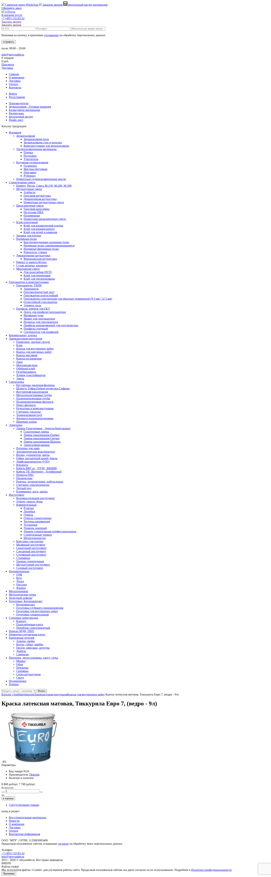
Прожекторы (24, 478)
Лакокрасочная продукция (25, 338)
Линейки (29, 511)
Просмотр (7, 64)
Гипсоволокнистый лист (39, 292)
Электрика (15, 425)
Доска (20, 581)
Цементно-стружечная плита (27, 634)
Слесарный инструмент (31, 551)
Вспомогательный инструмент (35, 498)
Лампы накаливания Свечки (42, 438)
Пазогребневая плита (29, 624)
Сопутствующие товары (24, 804)
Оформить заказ (11, 8)
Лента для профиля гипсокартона (45, 312)
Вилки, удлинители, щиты (33, 455)
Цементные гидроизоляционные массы (41, 179)
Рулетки (29, 508)
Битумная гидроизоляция (32, 162)
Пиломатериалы (19, 571)
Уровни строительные (30, 561)
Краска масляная (26, 355)
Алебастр (29, 192)
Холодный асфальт (20, 597)
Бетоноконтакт (25, 604)
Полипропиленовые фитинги (34, 401)
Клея (19, 345)
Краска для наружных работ (34, 351)
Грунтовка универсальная (32, 614)
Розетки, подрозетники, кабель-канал (39, 481)
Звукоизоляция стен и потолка (43, 142)
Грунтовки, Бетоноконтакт (25, 601)
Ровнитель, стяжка (35, 252)
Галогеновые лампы (36, 431)
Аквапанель (31, 288)
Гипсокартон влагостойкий (41, 295)
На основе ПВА (34, 212)
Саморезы (22, 654)
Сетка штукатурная (28, 674)
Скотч (20, 677)
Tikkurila (34, 774)
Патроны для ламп (28, 448)
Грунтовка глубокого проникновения (39, 607)
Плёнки (14, 684)
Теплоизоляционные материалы (36, 149)
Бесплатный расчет (87, 4)
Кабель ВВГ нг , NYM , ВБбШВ (36, 468)
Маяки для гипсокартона (39, 318)
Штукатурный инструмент (33, 564)
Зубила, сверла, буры (29, 501)
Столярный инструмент (31, 554)
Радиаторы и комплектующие (35, 408)
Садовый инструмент (29, 568)
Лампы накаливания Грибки (41, 435)
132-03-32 (13, 18)
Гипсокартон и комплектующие (29, 282)
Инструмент (16, 494)
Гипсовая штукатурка (37, 195)
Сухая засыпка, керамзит (32, 265)
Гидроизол (30, 165)
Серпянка (22, 671)
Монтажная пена (26, 365)
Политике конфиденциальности (211, 869)
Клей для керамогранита (39, 228)
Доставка (7, 67)
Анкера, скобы (25, 641)
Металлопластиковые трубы (34, 395)
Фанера (21, 587)
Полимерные (32, 215)
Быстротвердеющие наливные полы (46, 242)
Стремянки (23, 558)
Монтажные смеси (28, 268)
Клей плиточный (27, 222)
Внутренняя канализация (32, 391)
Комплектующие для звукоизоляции (46, 145)
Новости (14, 820)
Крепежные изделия (21, 637)
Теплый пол (23, 488)
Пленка (28, 152)
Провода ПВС (25, 474)
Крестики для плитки (29, 541)
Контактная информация (24, 834)
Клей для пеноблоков (37, 275)
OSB (19, 574)
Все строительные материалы (27, 817)
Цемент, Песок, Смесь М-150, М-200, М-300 (44, 185)
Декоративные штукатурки (33, 255)
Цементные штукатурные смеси (44, 202)
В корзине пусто (11, 15)
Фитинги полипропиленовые (34, 418)
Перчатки (22, 667)
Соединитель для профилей (41, 332)
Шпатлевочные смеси (30, 205)
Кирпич (21, 621)
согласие (63, 843)
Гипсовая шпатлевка (36, 209)
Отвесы (28, 514)
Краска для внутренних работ (35, 348)
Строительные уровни (38, 534)
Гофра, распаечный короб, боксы (37, 458)
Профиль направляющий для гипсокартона (51, 325)
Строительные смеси (22, 182)
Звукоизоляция (25, 135)
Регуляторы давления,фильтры (35, 385)
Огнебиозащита (26, 371)
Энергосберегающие (37, 445)
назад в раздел (10, 811)
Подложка (30, 155)
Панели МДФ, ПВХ (21, 631)
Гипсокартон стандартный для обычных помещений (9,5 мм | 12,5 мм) (68, 298)
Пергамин (30, 172)
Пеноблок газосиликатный (33, 627)
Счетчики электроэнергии (32, 484)
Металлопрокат (18, 591)
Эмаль (20, 378)
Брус (19, 577)
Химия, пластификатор (31, 375)
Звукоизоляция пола (36, 139)
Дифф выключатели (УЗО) (33, 461)
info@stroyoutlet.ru (12, 54)
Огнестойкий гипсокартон (40, 302)
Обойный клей (25, 368)
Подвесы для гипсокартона (41, 322)
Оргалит (21, 584)
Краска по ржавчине (29, 358)
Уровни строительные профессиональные (50, 531)
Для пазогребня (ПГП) (38, 272)
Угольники (30, 524)
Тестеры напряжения (37, 521)
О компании (16, 77)
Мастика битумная (35, 169)
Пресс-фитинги (26, 405)
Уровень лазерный (35, 528)
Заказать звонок (52, 4)
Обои (19, 664)
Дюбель (21, 651)
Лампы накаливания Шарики (42, 441)
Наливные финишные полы (41, 248)
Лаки (19, 361)
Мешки (20, 661)
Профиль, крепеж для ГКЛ (33, 308)
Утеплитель (31, 159)
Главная (14, 74)
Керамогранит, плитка (23, 335)
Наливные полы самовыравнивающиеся (49, 245)
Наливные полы (26, 238)
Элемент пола (32, 305)
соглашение (51, 35)
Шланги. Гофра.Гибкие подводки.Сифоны (43, 388)
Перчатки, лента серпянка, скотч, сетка (33, 657)
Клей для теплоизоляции (39, 278)
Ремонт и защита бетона (31, 262)
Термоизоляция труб (29, 415)
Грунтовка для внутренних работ (37, 611)
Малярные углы (34, 315)
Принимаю (9, 873)
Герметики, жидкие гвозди (33, 341)
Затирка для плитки (28, 235)
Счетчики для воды (28, 411)
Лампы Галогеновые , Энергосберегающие (43, 428)
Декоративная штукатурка (40, 199)
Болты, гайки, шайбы (29, 644)
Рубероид (30, 175)
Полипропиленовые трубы (33, 398)
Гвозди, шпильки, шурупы (33, 647)
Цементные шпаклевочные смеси (45, 218)
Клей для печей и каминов (40, 232)
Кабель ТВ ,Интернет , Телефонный (39, 471)
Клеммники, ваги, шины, (32, 491)
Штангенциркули (35, 538)
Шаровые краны (26, 421)
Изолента (22, 464)
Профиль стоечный (36, 328)
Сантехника (16, 381)
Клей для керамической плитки (43, 225)
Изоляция (15, 132)
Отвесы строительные (37, 518)
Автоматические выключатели (35, 451)
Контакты (15, 87)
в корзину (8, 798)
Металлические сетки (22, 594)
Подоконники (17, 681)
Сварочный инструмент (31, 548)
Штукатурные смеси (29, 189)
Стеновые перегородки (23, 617)
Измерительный (26, 504)
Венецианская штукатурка (40, 258)
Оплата (13, 84)
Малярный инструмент (30, 544)
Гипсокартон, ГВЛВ (28, 285)
